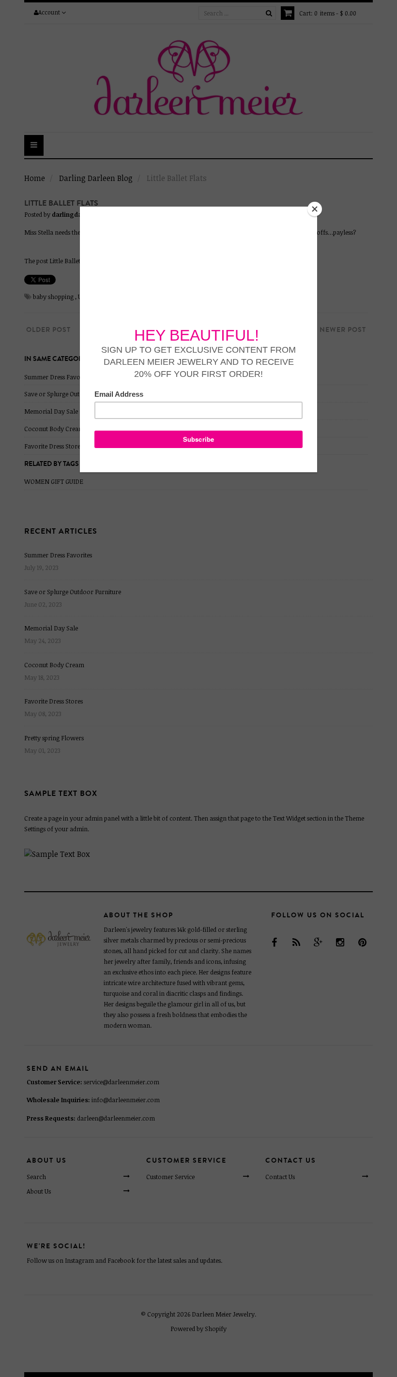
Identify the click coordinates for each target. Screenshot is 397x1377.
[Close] (314, 209)
